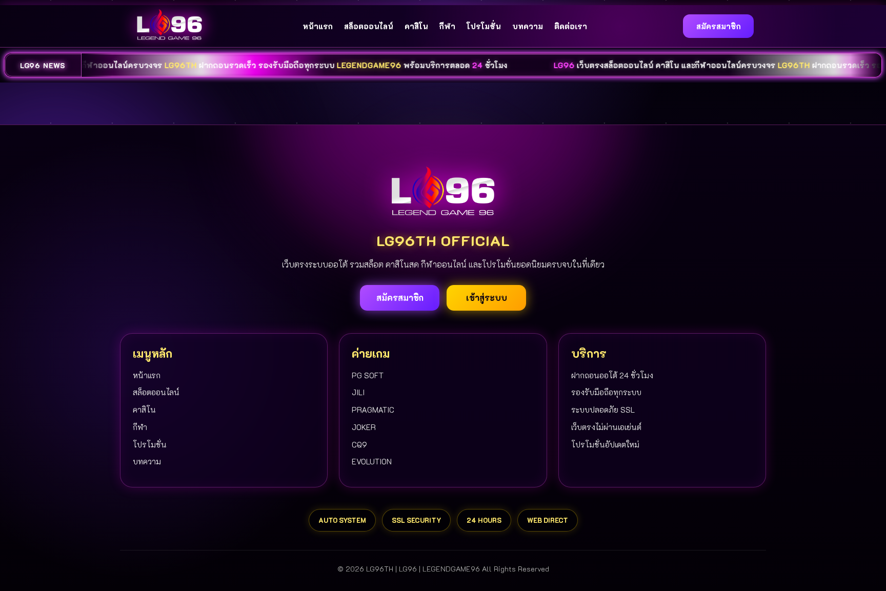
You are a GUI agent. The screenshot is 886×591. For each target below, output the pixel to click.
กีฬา (447, 26)
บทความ (527, 26)
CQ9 (359, 444)
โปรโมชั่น (484, 26)
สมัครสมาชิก (718, 26)
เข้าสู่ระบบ (486, 297)
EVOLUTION (372, 461)
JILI (358, 392)
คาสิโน (416, 26)
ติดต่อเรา (570, 26)
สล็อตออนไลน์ (368, 26)
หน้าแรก (318, 26)
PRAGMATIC (373, 409)
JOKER (364, 427)
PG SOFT (368, 375)
